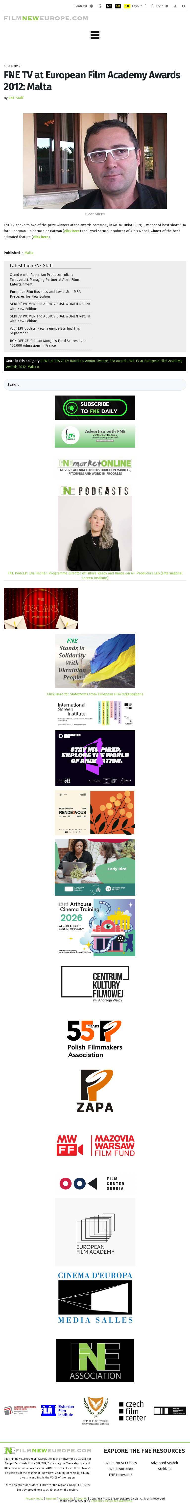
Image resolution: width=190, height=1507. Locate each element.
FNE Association (120, 1469)
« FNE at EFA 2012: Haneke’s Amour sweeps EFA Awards (84, 361)
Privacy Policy (34, 1498)
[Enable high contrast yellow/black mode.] (127, 6)
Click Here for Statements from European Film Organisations (95, 694)
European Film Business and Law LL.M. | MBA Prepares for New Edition (45, 294)
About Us (81, 1498)
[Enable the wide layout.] (152, 6)
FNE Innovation (121, 1475)
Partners (51, 1498)
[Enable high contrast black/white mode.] (109, 6)
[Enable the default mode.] (91, 6)
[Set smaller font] (167, 6)
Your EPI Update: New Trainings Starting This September (45, 330)
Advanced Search (164, 1463)
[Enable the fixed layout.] (145, 6)
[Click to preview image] (95, 161)
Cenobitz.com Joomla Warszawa (111, 1501)
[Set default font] (175, 6)
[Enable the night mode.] (100, 6)
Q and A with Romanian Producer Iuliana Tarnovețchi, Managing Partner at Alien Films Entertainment (45, 279)
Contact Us (66, 1498)
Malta (28, 253)
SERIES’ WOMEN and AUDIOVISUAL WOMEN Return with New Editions (50, 306)
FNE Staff (16, 98)
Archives (164, 1469)
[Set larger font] (183, 6)
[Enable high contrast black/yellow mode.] (118, 6)
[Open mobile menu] (95, 35)
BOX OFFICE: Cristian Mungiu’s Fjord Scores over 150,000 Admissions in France (48, 343)
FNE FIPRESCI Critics (120, 1463)
